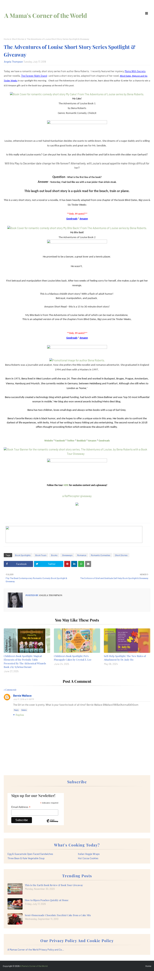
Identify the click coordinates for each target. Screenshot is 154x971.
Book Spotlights (23, 555)
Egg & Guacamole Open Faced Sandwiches (30, 853)
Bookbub (81, 441)
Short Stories (18, 39)
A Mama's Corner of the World (45, 15)
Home (7, 39)
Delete (23, 710)
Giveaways (67, 555)
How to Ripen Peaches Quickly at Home (47, 900)
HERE (66, 485)
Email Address (20, 807)
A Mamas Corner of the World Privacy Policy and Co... (36, 949)
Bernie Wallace (22, 695)
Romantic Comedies (100, 555)
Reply (16, 710)
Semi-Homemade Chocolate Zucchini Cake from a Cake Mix (58, 915)
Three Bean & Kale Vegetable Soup (26, 858)
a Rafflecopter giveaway (77, 496)
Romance (81, 555)
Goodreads (104, 441)
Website (48, 441)
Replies (20, 714)
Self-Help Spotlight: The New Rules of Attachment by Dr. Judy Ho (125, 657)
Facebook (60, 441)
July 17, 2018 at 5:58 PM (23, 699)
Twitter (71, 441)
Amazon (92, 441)
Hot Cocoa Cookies (88, 858)
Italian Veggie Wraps (89, 853)
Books (54, 555)
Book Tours (40, 555)
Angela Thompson (13, 61)
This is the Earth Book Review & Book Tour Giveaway (54, 885)
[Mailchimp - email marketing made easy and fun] (52, 823)
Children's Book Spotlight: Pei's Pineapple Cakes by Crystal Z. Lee (72, 657)
